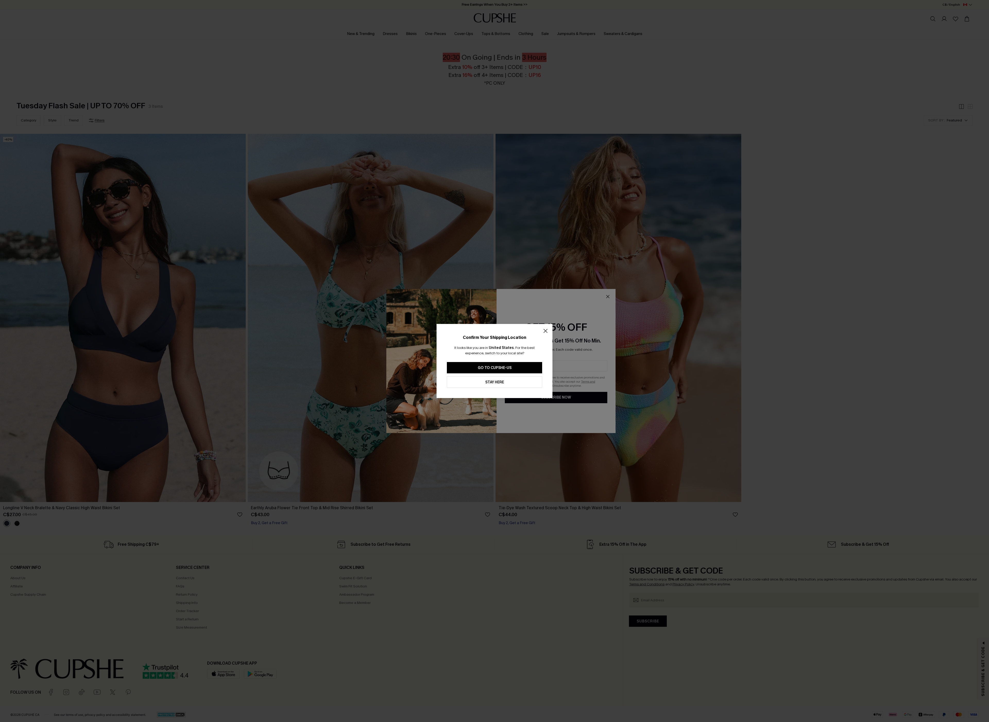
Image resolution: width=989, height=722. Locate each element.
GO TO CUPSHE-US (494, 367)
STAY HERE (494, 382)
